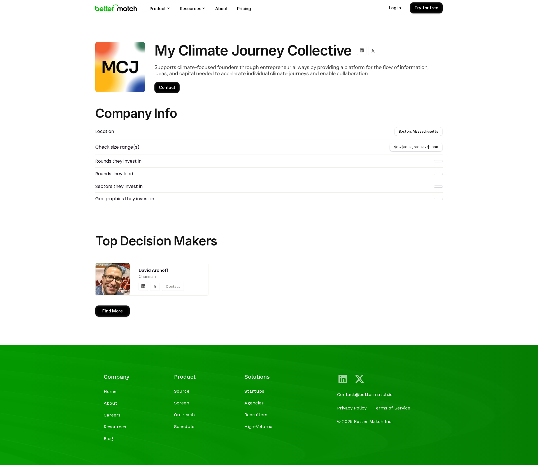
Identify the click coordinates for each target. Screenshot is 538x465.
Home (110, 391)
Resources (115, 426)
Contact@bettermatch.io (365, 394)
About (110, 403)
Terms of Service (392, 408)
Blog (108, 438)
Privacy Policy (352, 408)
